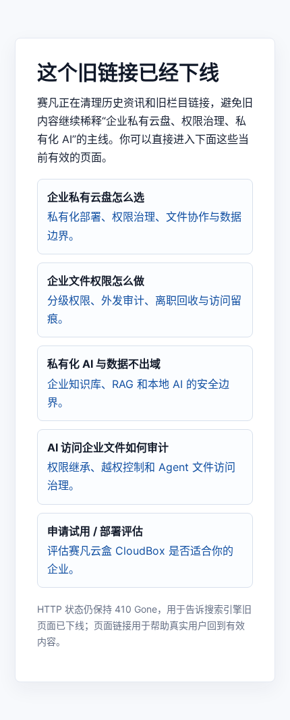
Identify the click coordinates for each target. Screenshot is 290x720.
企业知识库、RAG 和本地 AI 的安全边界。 (138, 382)
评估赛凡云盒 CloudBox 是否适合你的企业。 (140, 550)
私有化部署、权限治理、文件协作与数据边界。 (144, 216)
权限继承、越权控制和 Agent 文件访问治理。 (141, 466)
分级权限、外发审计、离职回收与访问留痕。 (144, 299)
